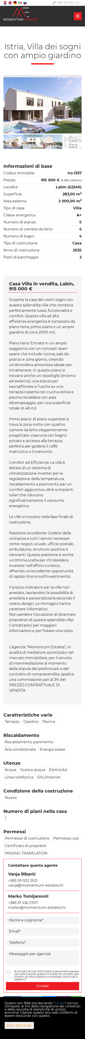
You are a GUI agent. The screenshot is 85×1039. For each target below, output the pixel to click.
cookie (60, 1003)
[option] (13, 141)
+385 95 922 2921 (23, 880)
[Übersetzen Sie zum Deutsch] (15, 2)
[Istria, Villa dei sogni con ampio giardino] (42, 105)
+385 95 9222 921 (67, 2)
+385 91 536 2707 (23, 903)
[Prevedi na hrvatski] (5, 2)
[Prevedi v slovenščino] (25, 2)
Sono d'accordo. (19, 1025)
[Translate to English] (10, 2)
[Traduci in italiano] (20, 2)
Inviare (42, 986)
